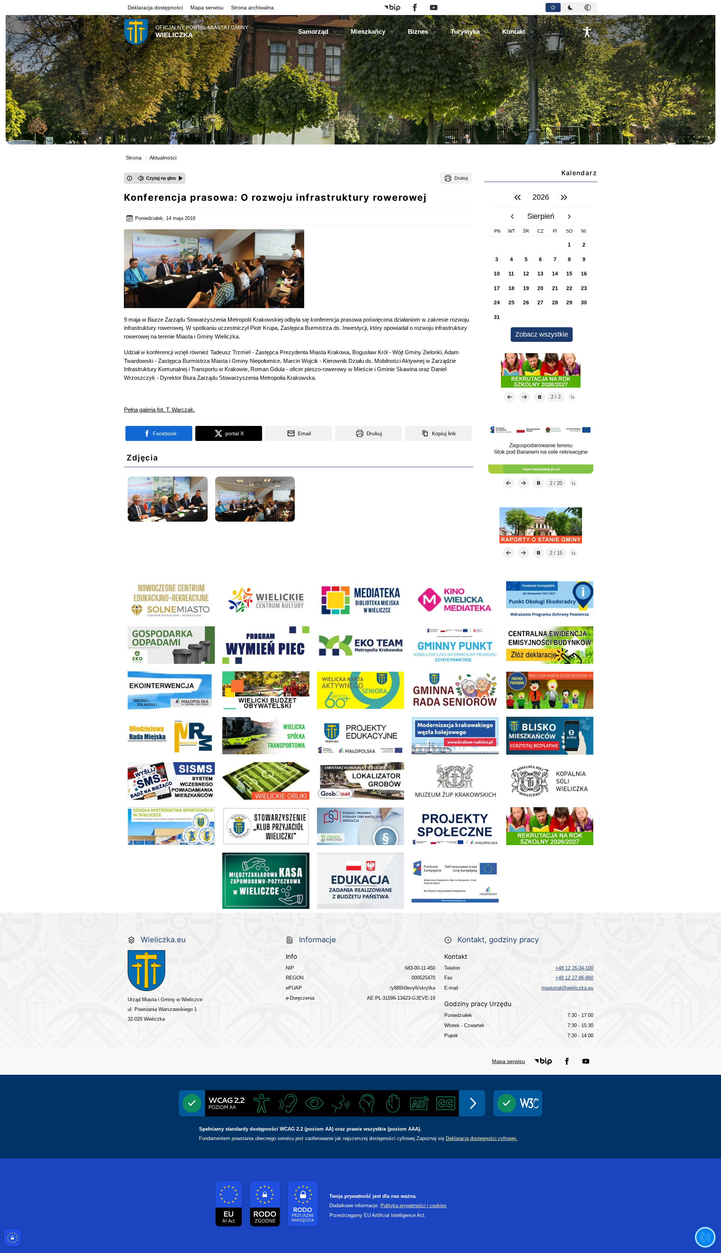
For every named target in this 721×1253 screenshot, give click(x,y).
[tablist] (571, 7)
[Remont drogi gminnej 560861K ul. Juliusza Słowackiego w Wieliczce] (540, 525)
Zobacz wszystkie (541, 334)
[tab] (553, 7)
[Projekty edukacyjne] (541, 370)
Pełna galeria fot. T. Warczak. (159, 409)
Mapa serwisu (206, 8)
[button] (392, 7)
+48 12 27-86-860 (574, 978)
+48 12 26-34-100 (574, 968)
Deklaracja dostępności (155, 8)
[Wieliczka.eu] (199, 970)
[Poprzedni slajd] (509, 397)
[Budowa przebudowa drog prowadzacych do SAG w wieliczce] (540, 447)
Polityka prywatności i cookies (413, 1205)
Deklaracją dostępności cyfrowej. (481, 1138)
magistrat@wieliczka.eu (567, 988)
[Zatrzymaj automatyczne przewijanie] (539, 397)
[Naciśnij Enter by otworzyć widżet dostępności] (587, 32)
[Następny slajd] (524, 397)
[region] (540, 265)
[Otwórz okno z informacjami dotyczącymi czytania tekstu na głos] (129, 178)
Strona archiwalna (252, 8)
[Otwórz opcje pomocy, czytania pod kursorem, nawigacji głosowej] (705, 1237)
